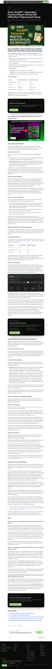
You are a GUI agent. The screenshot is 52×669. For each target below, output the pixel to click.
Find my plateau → (13, 109)
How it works (20, 2)
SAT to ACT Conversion (31, 655)
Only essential (10, 665)
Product (14, 2)
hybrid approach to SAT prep (30, 511)
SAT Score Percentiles (30, 657)
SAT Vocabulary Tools (31, 660)
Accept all (4, 665)
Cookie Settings (42, 655)
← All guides (9, 637)
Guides (28, 646)
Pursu (9, 180)
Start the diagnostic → (14, 332)
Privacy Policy (42, 647)
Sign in (41, 2)
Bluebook (21, 147)
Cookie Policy (42, 654)
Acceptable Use (42, 652)
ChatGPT (13, 116)
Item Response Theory (21, 240)
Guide (29, 2)
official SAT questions (37, 54)
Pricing (25, 2)
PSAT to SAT (29, 658)
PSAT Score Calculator (31, 654)
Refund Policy (42, 649)
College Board (33, 180)
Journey (15, 647)
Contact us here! (4, 650)
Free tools (28, 649)
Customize (16, 665)
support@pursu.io (41, 637)
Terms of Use (42, 646)
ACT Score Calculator (30, 652)
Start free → (39, 632)
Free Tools (33, 2)
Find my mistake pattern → (15, 604)
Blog (28, 647)
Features (15, 646)
